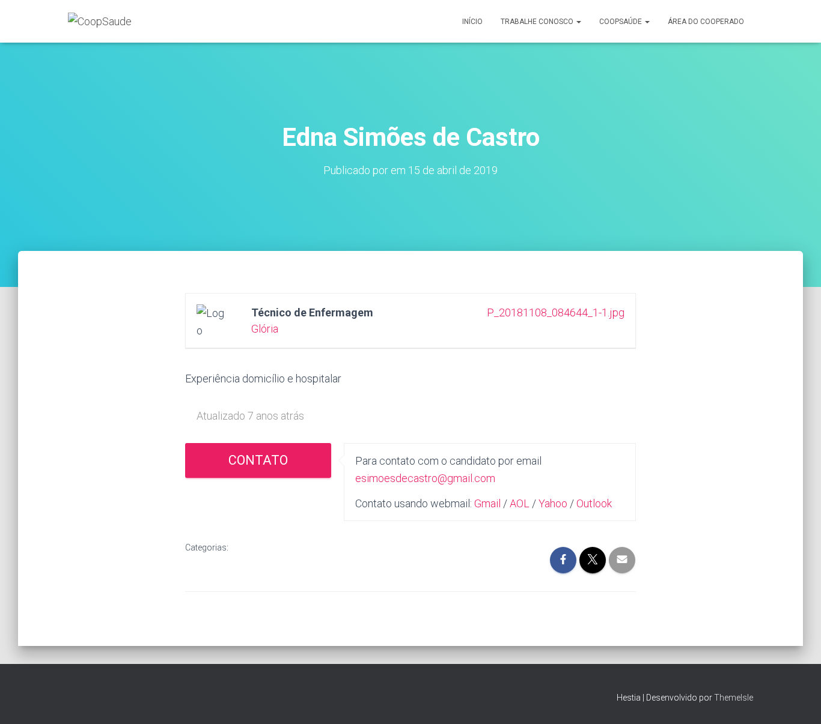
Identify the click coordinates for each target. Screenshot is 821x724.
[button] (578, 21)
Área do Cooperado (706, 21)
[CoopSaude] (100, 22)
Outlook (594, 503)
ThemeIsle (733, 697)
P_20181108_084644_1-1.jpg (555, 312)
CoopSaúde (621, 21)
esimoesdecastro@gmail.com (425, 478)
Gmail (487, 503)
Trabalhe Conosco (538, 21)
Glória (264, 328)
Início (472, 21)
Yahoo (553, 503)
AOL (520, 503)
